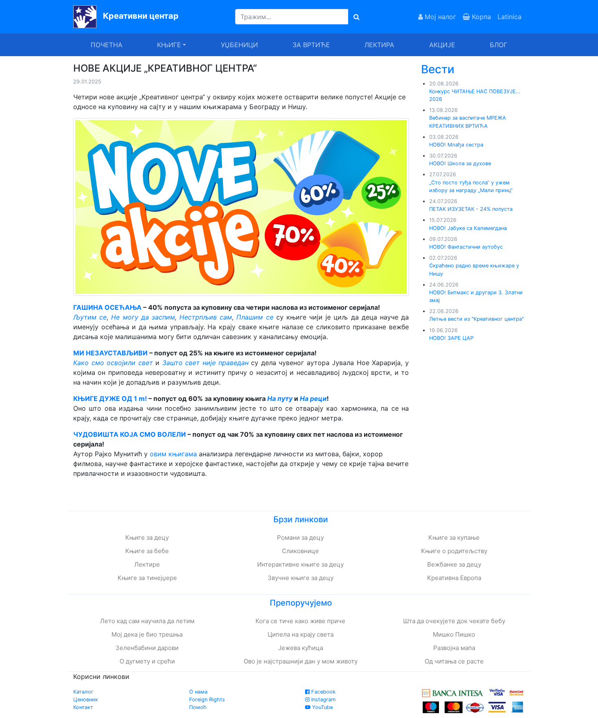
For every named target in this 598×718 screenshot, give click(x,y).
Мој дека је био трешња (147, 634)
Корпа (480, 17)
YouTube (321, 707)
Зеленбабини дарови (147, 648)
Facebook (323, 692)
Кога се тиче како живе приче (300, 621)
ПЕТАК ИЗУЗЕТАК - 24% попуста (471, 209)
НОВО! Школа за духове (460, 163)
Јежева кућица (300, 648)
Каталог (83, 692)
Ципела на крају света (301, 634)
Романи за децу (300, 537)
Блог (498, 45)
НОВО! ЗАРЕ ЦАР (451, 338)
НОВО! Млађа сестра (456, 145)
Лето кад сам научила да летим (147, 621)
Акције (442, 45)
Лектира (379, 45)
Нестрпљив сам (205, 317)
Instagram (323, 699)
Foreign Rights (207, 699)
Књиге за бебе (147, 551)
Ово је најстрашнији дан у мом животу (301, 661)
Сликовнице (300, 551)
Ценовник (85, 699)
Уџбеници (239, 45)
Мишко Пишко (454, 634)
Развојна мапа (454, 648)
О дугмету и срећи (147, 661)
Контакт (83, 707)
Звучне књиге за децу (301, 578)
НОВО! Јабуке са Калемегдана (468, 228)
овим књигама (173, 454)
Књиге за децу (147, 537)
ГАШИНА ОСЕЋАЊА (107, 307)
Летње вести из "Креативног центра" (476, 319)
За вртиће (311, 45)
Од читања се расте (454, 661)
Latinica (510, 17)
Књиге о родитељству (454, 551)
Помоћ (198, 707)
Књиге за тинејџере (147, 578)
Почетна (106, 45)
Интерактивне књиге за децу (300, 564)
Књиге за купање (454, 537)
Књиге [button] (169, 45)
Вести (437, 69)
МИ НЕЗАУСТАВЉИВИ (110, 353)
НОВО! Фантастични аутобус (466, 247)
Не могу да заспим (143, 317)
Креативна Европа (454, 578)
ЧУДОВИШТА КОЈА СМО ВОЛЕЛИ (129, 434)
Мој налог (439, 17)
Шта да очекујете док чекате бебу (454, 621)
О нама (198, 692)
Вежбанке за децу (454, 564)
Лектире (147, 564)
